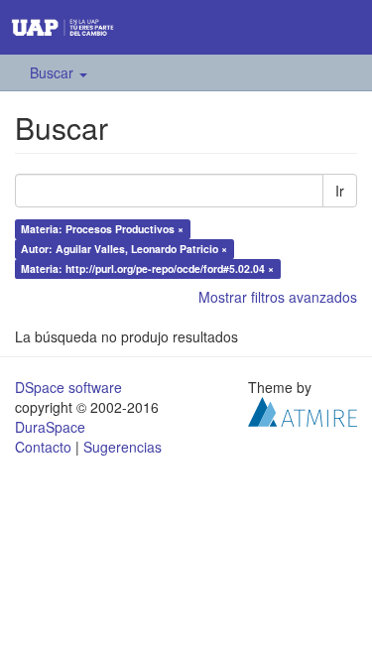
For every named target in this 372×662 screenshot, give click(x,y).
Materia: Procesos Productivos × (102, 228)
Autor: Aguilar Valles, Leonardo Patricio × (124, 248)
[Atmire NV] (302, 410)
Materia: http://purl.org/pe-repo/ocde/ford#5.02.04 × (147, 268)
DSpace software (68, 387)
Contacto (43, 447)
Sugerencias (122, 447)
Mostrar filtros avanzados (277, 297)
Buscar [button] (53, 72)
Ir (339, 190)
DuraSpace (50, 427)
